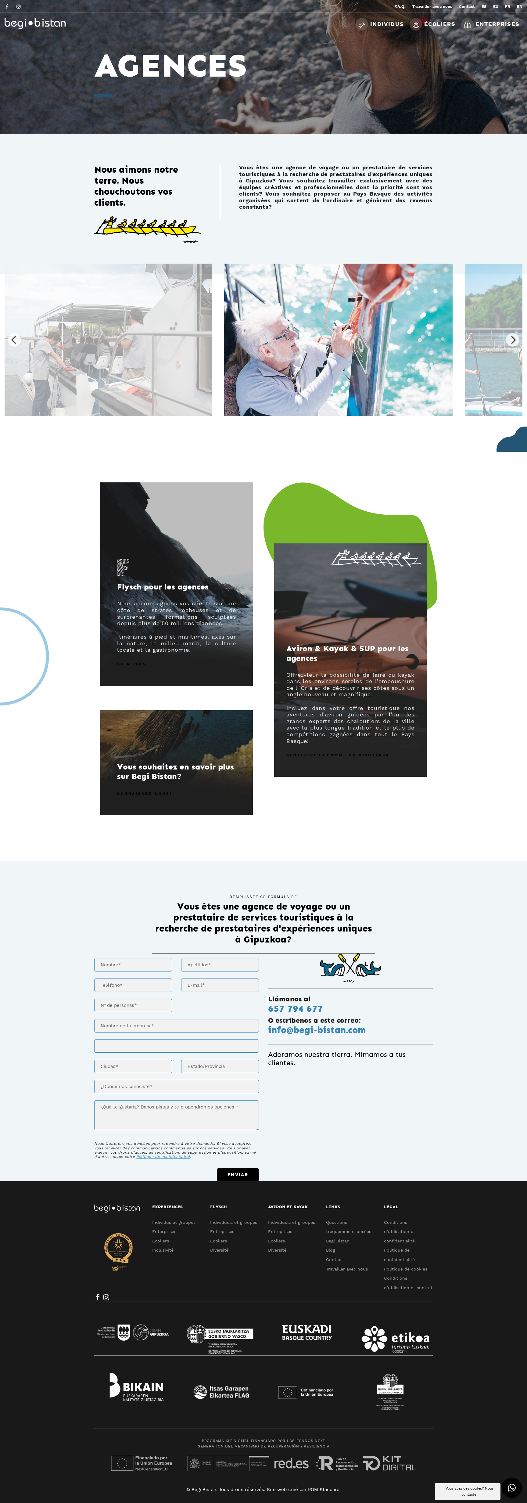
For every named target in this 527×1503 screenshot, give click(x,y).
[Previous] (14, 340)
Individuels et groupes (233, 1222)
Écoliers (160, 1240)
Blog (330, 1250)
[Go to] (7, 6)
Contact (334, 1259)
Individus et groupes (173, 1222)
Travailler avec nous (347, 1269)
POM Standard (323, 1489)
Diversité (219, 1250)
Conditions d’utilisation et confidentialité (399, 1231)
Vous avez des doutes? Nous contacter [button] (469, 1491)
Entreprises (222, 1231)
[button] (512, 1488)
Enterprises (164, 1231)
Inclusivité (163, 1250)
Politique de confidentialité (163, 1157)
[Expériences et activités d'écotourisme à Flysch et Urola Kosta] (50, 23)
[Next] (512, 340)
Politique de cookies (405, 1269)
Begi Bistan (338, 1240)
